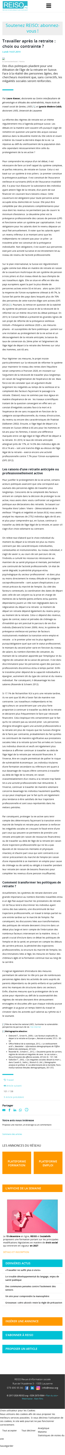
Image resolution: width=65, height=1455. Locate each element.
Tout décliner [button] (29, 1430)
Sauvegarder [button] (6, 1445)
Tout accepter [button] (9, 1430)
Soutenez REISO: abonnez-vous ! (32, 28)
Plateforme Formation (17, 1163)
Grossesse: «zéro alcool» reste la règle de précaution (33, 1302)
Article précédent (14, 1097)
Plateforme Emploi (48, 1163)
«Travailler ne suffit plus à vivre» (23, 1270)
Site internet (35, 1027)
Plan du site (51, 1395)
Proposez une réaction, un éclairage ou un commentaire (26, 1125)
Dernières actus (18, 1263)
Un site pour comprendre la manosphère (27, 1296)
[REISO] (15, 6)
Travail (10, 1079)
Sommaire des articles (12, 1134)
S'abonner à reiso (19, 1335)
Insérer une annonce (22, 1321)
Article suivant (14, 1085)
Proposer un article (21, 1349)
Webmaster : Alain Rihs (32, 1398)
